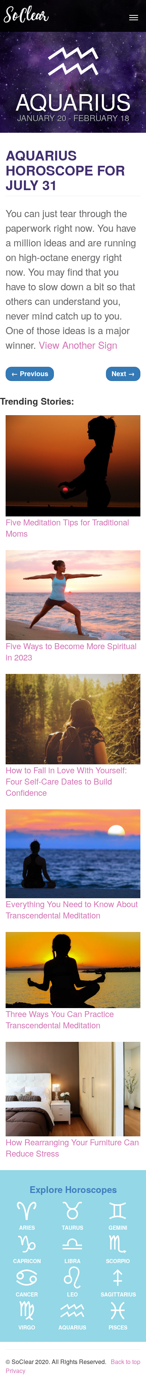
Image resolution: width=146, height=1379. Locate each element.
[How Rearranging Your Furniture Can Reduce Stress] (73, 1089)
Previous (29, 373)
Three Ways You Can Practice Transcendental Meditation (60, 1019)
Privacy (15, 1370)
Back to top (125, 1361)
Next (123, 373)
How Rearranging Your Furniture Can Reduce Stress (72, 1147)
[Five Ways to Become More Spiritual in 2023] (73, 595)
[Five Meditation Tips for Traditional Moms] (73, 465)
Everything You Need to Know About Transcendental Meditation (72, 909)
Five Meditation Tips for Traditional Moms (67, 527)
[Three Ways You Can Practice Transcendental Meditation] (73, 970)
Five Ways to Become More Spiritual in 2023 (71, 651)
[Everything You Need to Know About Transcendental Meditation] (73, 854)
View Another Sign (78, 344)
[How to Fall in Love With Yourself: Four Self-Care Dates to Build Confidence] (73, 719)
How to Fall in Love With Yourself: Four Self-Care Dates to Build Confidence (66, 781)
